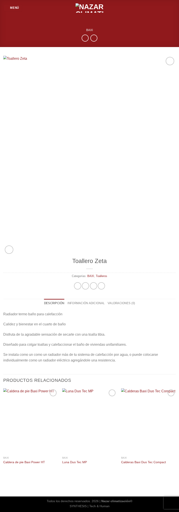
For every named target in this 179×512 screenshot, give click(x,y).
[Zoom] (9, 249)
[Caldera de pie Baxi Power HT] (30, 421)
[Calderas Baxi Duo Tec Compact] (148, 421)
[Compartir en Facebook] (85, 285)
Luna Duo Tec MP (74, 462)
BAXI (89, 30)
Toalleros (101, 276)
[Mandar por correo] (101, 285)
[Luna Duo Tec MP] (89, 421)
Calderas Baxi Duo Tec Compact (143, 462)
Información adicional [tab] (86, 303)
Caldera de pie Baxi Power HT (24, 462)
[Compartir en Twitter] (93, 285)
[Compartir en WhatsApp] (77, 285)
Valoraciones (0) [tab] (121, 303)
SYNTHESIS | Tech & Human (90, 506)
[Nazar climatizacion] (89, 8)
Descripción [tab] (54, 303)
